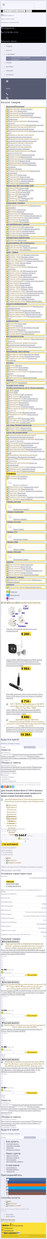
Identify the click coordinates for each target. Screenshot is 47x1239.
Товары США (12, 542)
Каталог (9, 50)
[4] (10, 831)
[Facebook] (7, 1183)
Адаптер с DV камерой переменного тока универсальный (21, 630)
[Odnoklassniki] (7, 1185)
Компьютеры (12, 321)
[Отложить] (3, 980)
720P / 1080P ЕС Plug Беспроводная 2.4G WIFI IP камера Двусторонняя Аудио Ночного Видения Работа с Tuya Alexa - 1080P (23, 712)
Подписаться (30, 747)
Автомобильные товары (17, 224)
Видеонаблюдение (15, 106)
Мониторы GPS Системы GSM (20, 185)
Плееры (9, 380)
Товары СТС (11, 532)
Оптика (9, 363)
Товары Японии (13, 552)
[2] (5, 831)
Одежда (10, 584)
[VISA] (8, 858)
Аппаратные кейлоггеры (18, 237)
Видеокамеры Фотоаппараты (20, 243)
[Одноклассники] (5, 787)
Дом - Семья (12, 252)
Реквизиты (15, 60)
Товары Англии (13, 501)
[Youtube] (7, 1191)
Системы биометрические (19, 425)
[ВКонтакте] (2, 787)
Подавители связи (15, 385)
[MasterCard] (11, 860)
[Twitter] (7, 1188)
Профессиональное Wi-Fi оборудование (25, 387)
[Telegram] (13, 787)
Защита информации (16, 304)
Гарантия (9, 71)
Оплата (8, 63)
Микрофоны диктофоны (17, 351)
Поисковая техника (15, 203)
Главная (9, 46)
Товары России (13, 522)
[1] (2, 831)
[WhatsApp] (10, 787)
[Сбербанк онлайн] (13, 863)
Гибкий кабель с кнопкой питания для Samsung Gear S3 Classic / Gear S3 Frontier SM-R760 (21, 1030)
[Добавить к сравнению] (3, 977)
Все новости (5, 752)
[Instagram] (7, 1194)
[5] (12, 831)
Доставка (9, 67)
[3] (7, 831)
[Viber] (8, 787)
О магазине (10, 54)
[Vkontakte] (7, 1180)
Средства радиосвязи (16, 432)
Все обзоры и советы (8, 765)
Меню (8, 88)
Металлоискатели (15, 336)
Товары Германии (14, 512)
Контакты (9, 75)
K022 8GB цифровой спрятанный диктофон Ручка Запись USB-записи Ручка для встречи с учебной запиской (24, 696)
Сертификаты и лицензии (20, 57)
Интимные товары (15, 577)
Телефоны (11, 473)
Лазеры (9, 562)
